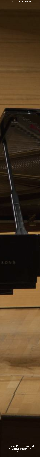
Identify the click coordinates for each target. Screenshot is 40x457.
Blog (6, 1)
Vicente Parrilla (20, 1)
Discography (26, 1)
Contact (34, 1)
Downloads (30, 1)
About (10, 1)
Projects (13, 1)
